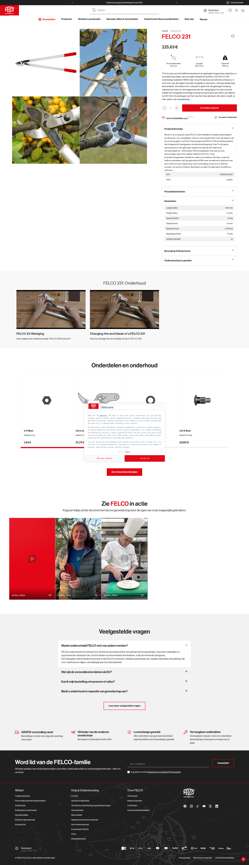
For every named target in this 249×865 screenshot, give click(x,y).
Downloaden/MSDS (80, 829)
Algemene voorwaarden (158, 772)
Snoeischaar (20, 805)
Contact (74, 796)
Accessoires (20, 824)
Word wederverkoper (80, 824)
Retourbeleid (76, 815)
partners (103, 415)
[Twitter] (210, 806)
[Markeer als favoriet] (233, 36)
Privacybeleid (175, 772)
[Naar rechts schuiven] (177, 2)
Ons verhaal (132, 796)
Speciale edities (21, 815)
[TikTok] (197, 806)
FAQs (73, 834)
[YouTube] (204, 806)
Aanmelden (223, 763)
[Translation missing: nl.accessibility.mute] (49, 595)
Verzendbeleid (77, 810)
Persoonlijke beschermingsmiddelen (30, 801)
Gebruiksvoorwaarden (202, 858)
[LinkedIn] (216, 806)
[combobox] (127, 10)
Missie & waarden (134, 801)
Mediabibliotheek (78, 839)
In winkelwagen (209, 108)
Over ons (189, 19)
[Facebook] (185, 806)
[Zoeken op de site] (94, 10)
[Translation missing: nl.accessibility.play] (32, 558)
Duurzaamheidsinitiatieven (138, 810)
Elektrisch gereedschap (25, 820)
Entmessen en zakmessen (26, 810)
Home (165, 31)
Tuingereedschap (22, 796)
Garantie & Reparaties (80, 801)
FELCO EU (27, 858)
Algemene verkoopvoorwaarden (84, 820)
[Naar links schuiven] (72, 2)
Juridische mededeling (224, 858)
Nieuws (203, 19)
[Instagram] (191, 806)
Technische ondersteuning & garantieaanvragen (91, 805)
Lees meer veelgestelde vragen (124, 705)
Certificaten (132, 805)
